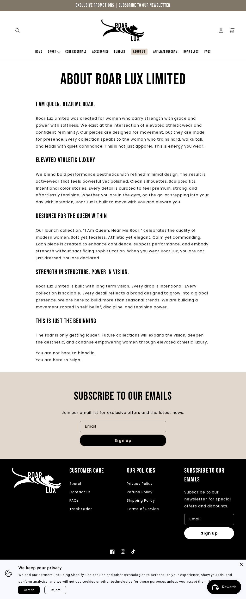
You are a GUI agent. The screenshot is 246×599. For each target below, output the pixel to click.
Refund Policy (139, 492)
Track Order (80, 508)
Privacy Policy (140, 483)
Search (76, 483)
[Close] (241, 564)
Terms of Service (143, 508)
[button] (17, 30)
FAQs (74, 500)
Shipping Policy (141, 500)
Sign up (123, 440)
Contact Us (80, 492)
